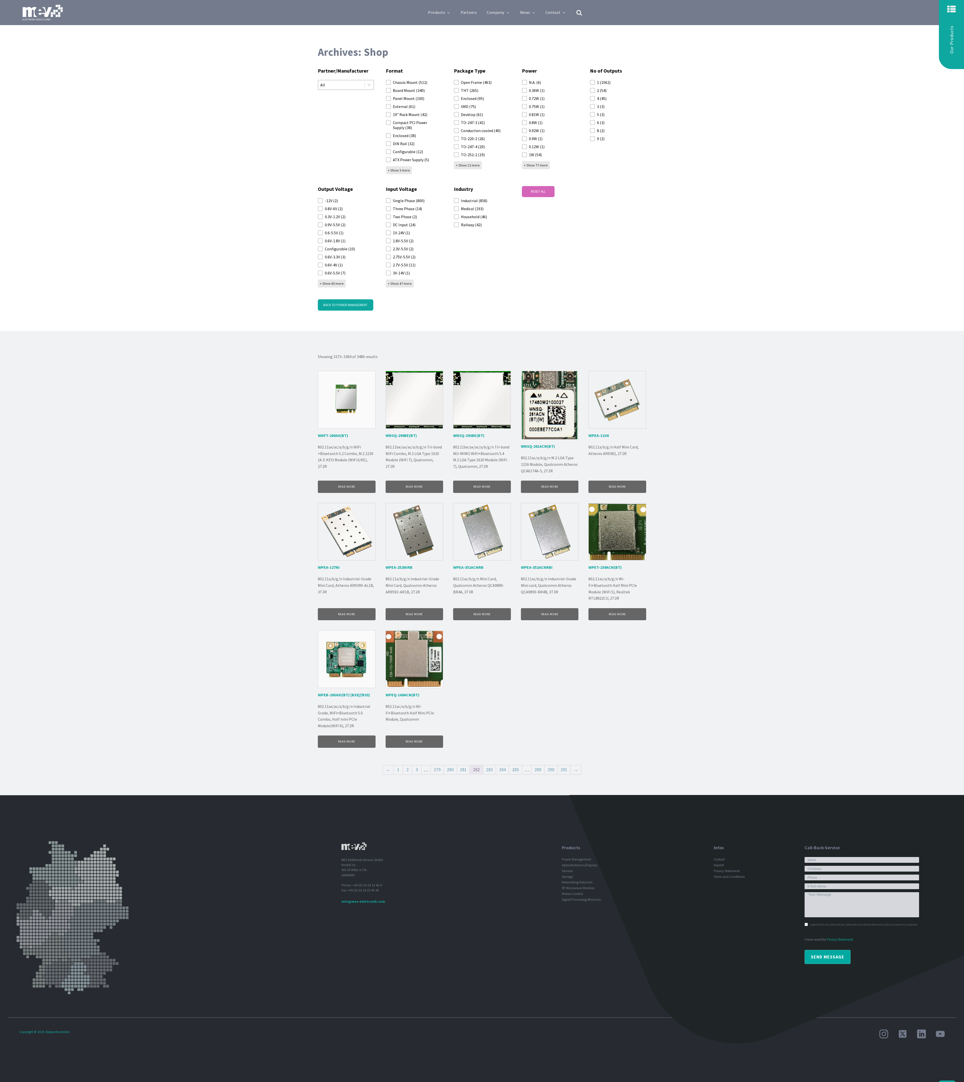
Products (436, 12)
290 (551, 769)
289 (537, 769)
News (525, 12)
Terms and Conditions (729, 877)
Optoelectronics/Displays (579, 865)
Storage (567, 877)
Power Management (576, 859)
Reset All (538, 191)
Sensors (567, 871)
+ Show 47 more (400, 283)
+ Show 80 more (332, 283)
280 (450, 769)
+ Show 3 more (399, 170)
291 (564, 769)
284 (502, 769)
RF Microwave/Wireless (578, 888)
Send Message (827, 957)
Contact (553, 12)
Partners (469, 12)
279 (437, 769)
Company (496, 12)
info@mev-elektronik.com (363, 901)
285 (515, 769)
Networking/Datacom (577, 882)
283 (489, 769)
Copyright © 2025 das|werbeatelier (44, 1032)
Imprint (719, 865)
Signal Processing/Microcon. (581, 899)
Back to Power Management (345, 305)
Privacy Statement (727, 871)
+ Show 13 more (468, 165)
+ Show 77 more (536, 165)
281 (463, 769)
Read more (346, 486)
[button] (951, 34)
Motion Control (572, 894)
